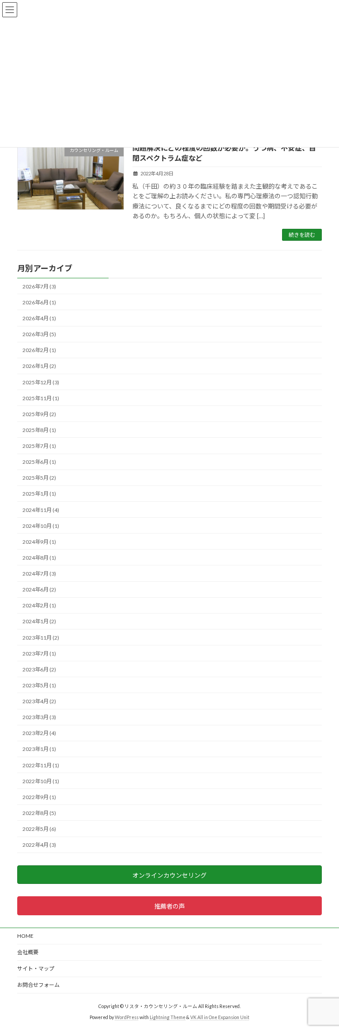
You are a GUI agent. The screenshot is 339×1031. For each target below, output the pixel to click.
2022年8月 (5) (39, 813)
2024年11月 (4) (41, 510)
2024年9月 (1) (39, 541)
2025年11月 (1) (41, 398)
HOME (25, 935)
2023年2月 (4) (39, 733)
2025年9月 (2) (39, 414)
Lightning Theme (167, 1017)
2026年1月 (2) (39, 366)
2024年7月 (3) (39, 573)
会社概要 (27, 952)
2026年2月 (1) (39, 350)
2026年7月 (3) (39, 286)
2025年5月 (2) (39, 478)
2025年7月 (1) (39, 446)
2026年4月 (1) (39, 318)
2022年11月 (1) (41, 765)
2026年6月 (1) (39, 302)
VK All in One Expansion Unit (219, 1017)
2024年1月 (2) (39, 621)
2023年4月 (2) (39, 701)
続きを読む (302, 234)
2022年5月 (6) (39, 829)
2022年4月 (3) (39, 844)
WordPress (127, 1017)
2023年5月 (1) (39, 685)
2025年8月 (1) (39, 430)
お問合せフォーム (38, 985)
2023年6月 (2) (39, 669)
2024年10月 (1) (41, 526)
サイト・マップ (35, 968)
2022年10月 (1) (41, 781)
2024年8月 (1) (39, 557)
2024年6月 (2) (39, 589)
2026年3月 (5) (39, 334)
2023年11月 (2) (41, 637)
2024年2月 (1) (39, 606)
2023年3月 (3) (39, 717)
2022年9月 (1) (39, 797)
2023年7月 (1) (39, 653)
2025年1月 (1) (39, 494)
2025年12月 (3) (41, 382)
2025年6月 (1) (39, 462)
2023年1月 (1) (39, 749)
